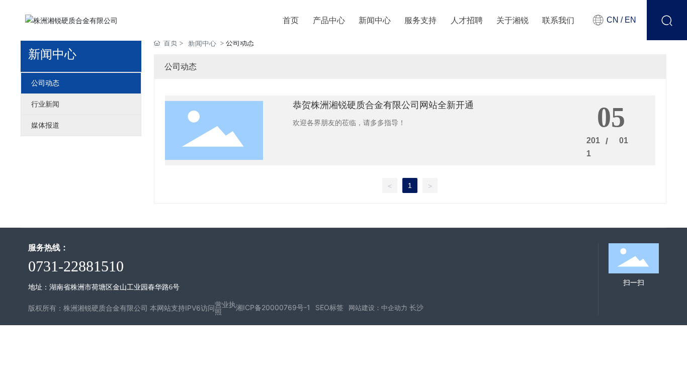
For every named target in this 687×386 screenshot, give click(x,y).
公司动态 (45, 83)
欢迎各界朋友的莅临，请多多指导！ (349, 122)
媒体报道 (45, 125)
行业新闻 (45, 104)
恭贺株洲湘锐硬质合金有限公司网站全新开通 (383, 105)
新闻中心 (202, 43)
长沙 (416, 307)
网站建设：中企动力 (378, 308)
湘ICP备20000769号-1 (273, 307)
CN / (615, 20)
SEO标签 (329, 307)
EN (629, 20)
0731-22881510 (76, 266)
